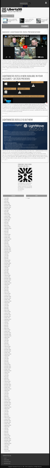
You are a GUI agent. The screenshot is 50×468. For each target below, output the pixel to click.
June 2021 (6, 255)
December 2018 (7, 296)
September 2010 (7, 443)
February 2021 (7, 260)
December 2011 (7, 420)
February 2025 (7, 214)
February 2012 (7, 417)
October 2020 (7, 264)
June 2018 (6, 305)
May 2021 (6, 257)
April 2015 (6, 361)
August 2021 (7, 252)
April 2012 (6, 414)
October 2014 (7, 369)
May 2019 (6, 288)
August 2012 (7, 408)
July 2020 (6, 267)
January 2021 (7, 261)
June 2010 (6, 447)
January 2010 (7, 450)
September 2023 (7, 228)
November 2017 (7, 316)
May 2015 (6, 360)
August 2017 (7, 320)
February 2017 (7, 329)
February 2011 (7, 435)
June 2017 (6, 323)
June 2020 (6, 269)
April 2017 (6, 326)
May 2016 (6, 341)
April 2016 (6, 343)
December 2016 (7, 332)
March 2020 (6, 273)
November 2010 (7, 440)
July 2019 (6, 285)
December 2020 (7, 263)
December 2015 (7, 349)
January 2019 (7, 295)
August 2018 (7, 302)
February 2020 (7, 275)
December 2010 (7, 438)
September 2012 (7, 407)
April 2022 (6, 243)
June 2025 (6, 210)
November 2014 (7, 367)
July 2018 (6, 304)
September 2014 (7, 370)
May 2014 (6, 376)
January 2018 (7, 313)
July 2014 (6, 373)
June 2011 (6, 429)
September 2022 (7, 239)
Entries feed (6, 459)
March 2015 (6, 363)
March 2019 (6, 292)
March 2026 (6, 202)
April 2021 (6, 258)
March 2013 (6, 397)
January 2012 (7, 419)
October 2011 (7, 423)
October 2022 (7, 237)
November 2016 (7, 334)
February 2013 (7, 399)
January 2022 (7, 246)
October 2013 (7, 387)
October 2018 (7, 299)
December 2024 (7, 217)
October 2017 (7, 317)
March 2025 (6, 213)
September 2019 (7, 282)
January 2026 (7, 204)
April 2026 (6, 201)
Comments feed (7, 461)
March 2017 (6, 328)
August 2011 (6, 426)
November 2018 (7, 298)
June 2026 (6, 198)
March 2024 (6, 225)
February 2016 (7, 346)
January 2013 (7, 401)
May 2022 (6, 242)
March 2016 (6, 344)
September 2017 (7, 319)
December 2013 (7, 384)
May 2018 (6, 307)
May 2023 (6, 231)
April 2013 (6, 396)
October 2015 (7, 352)
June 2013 (6, 393)
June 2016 (6, 340)
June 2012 (6, 411)
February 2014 (7, 381)
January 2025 (7, 216)
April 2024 (6, 223)
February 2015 (7, 364)
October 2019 (7, 281)
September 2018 (7, 301)
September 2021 (7, 251)
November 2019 (7, 279)
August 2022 (7, 240)
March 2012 (6, 416)
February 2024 (7, 226)
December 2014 (7, 366)
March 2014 (6, 379)
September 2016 (7, 335)
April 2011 (6, 432)
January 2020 (7, 276)
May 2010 (6, 449)
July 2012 (6, 410)
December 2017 (7, 314)
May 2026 (6, 199)
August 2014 (7, 372)
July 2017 (6, 322)
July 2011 (6, 428)
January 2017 (7, 331)
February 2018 (7, 311)
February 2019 (7, 293)
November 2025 (7, 207)
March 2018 (6, 310)
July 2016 (6, 338)
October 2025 (7, 208)
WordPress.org (7, 463)
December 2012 (7, 402)
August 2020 (7, 266)
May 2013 (6, 394)
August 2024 (7, 220)
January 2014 (7, 382)
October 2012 (7, 405)
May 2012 (6, 413)
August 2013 (7, 390)
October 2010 (7, 441)
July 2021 (6, 254)
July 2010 (6, 446)
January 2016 (7, 348)
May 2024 (6, 222)
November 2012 (7, 404)
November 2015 (7, 351)
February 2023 (7, 234)
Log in (28, 198)
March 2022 (6, 245)
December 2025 (7, 205)
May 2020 (6, 270)
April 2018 (6, 308)
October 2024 (7, 219)
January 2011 (7, 437)
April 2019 (6, 290)
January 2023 (7, 235)
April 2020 (6, 272)
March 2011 (6, 434)
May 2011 (6, 431)
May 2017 (6, 325)
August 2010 (7, 444)
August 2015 (7, 355)
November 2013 (7, 385)
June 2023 (6, 229)
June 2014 (6, 375)
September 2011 (7, 425)
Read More (4, 69)
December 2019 (7, 278)
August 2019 (7, 284)
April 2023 (6, 232)
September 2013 (7, 388)
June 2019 (6, 287)
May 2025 (6, 211)
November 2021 (7, 249)
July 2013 (6, 391)
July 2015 (6, 357)
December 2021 (7, 248)
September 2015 (7, 354)
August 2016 (7, 337)
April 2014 (6, 378)
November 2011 (7, 422)
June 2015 (6, 358)
